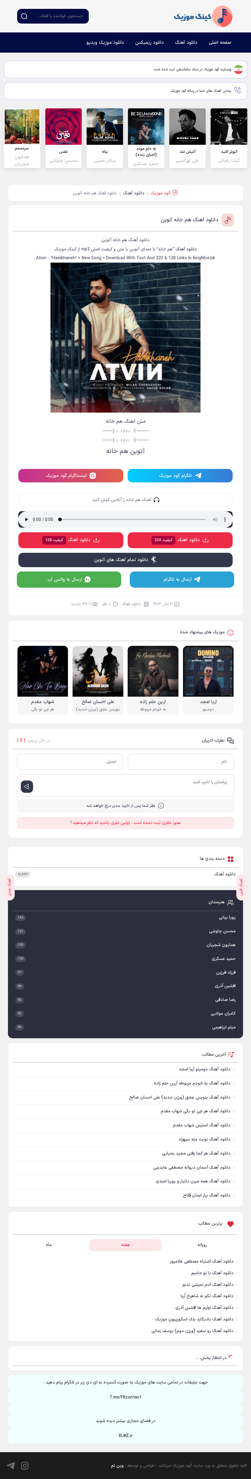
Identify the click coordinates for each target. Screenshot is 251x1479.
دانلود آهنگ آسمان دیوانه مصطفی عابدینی (191, 1167)
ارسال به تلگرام (178, 579)
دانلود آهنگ (186, 42)
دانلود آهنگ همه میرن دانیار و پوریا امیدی (193, 1181)
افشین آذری (225, 986)
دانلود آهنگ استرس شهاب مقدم (201, 1125)
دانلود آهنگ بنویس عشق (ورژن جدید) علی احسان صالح (179, 1097)
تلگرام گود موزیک (175, 475)
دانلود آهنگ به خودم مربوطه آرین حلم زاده (192, 1083)
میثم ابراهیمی (224, 1027)
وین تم (117, 1465)
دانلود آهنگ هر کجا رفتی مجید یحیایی (196, 1153)
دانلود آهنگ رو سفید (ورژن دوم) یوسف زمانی (193, 1331)
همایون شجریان (221, 945)
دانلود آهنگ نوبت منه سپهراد (204, 1139)
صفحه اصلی (220, 42)
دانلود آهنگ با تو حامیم (212, 1273)
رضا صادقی (225, 1000)
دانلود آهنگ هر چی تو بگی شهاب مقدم (195, 1111)
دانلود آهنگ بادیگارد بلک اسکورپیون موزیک (194, 1319)
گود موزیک (203, 16)
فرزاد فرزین (226, 972)
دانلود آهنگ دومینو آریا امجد (204, 1069)
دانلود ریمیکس (149, 42)
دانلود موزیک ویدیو (105, 42)
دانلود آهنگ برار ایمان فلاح (206, 1195)
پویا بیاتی (227, 917)
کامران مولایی (223, 1013)
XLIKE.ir (125, 1436)
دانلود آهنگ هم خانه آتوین (189, 220)
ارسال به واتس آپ (64, 579)
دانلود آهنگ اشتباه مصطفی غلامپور (202, 1261)
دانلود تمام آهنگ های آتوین (121, 560)
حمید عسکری (224, 959)
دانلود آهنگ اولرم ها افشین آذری (204, 1308)
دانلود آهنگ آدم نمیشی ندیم (208, 1285)
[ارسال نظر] (27, 787)
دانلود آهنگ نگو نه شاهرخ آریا (207, 1296)
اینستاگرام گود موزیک (66, 475)
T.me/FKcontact (125, 1397)
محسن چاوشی (222, 931)
